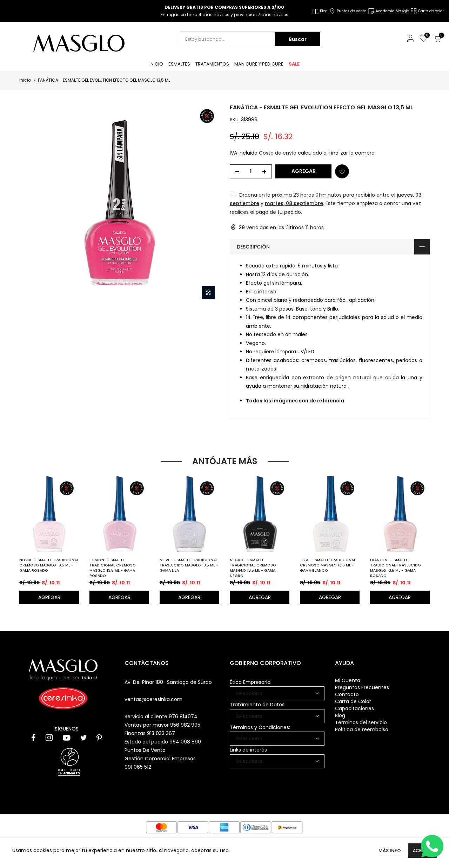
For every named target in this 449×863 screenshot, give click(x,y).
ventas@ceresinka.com (153, 699)
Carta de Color (353, 701)
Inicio (25, 80)
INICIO (156, 64)
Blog (340, 715)
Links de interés (248, 749)
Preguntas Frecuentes (362, 687)
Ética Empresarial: (251, 682)
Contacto (347, 694)
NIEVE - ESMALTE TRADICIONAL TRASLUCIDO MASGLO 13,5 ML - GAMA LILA (189, 565)
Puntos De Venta (145, 750)
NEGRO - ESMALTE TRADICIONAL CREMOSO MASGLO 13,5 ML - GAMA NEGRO (253, 567)
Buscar (298, 39)
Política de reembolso (361, 729)
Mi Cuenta (347, 680)
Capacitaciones (354, 708)
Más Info (389, 850)
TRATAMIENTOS (212, 64)
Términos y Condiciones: (260, 727)
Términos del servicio (361, 722)
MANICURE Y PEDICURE (258, 64)
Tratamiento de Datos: (258, 704)
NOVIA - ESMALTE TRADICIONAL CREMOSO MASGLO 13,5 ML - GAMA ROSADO (49, 565)
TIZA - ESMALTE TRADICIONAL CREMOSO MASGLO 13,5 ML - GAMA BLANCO (328, 565)
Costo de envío (277, 152)
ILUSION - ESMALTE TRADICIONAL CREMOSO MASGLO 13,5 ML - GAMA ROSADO (112, 567)
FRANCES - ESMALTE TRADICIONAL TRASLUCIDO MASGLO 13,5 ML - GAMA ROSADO (395, 567)
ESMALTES (179, 64)
